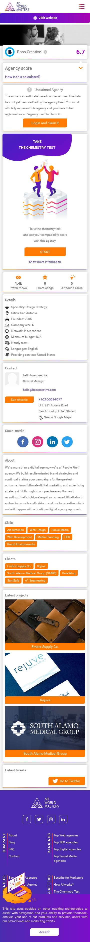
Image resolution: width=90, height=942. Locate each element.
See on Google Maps (58, 417)
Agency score (18, 68)
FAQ (11, 849)
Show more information (45, 262)
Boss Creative (29, 51)
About (13, 835)
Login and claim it (45, 123)
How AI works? (64, 884)
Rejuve (45, 700)
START (45, 252)
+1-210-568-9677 (50, 399)
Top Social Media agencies (65, 859)
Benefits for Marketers (68, 877)
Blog (12, 842)
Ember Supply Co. (45, 647)
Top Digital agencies (67, 849)
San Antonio (19, 399)
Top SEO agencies (66, 842)
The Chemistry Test (67, 891)
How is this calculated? (22, 77)
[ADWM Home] (45, 799)
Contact (14, 856)
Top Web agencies (66, 835)
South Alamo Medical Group (45, 753)
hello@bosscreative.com (39, 390)
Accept (44, 932)
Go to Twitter (70, 781)
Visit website (47, 18)
